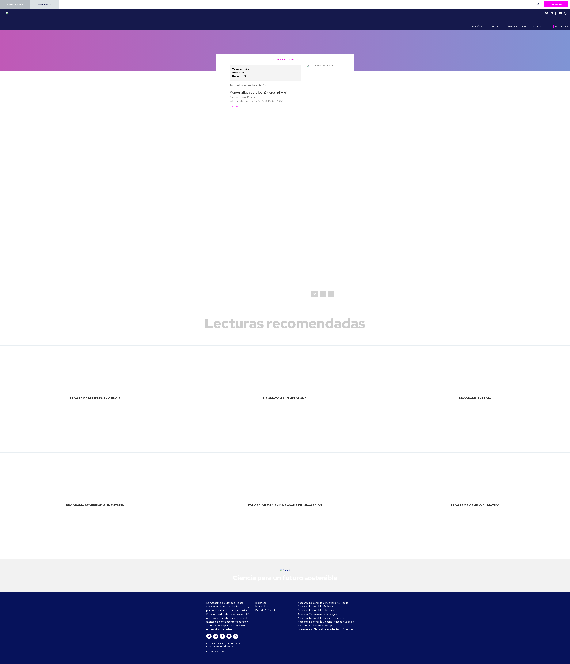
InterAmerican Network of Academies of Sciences (325, 629)
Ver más (235, 107)
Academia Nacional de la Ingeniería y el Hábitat (323, 602)
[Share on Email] (331, 294)
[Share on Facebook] (323, 294)
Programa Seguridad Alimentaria (95, 505)
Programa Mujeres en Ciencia (95, 398)
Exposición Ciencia (265, 610)
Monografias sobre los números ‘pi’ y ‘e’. (258, 92)
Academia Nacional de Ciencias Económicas (322, 618)
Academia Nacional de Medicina (315, 606)
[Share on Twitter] (314, 294)
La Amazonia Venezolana (285, 398)
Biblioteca (260, 602)
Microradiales (262, 606)
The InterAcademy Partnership (315, 625)
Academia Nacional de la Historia (316, 610)
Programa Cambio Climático (475, 505)
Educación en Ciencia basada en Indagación (285, 505)
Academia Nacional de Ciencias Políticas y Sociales (326, 621)
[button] (15, 4)
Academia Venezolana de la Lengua (317, 614)
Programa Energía (475, 398)
